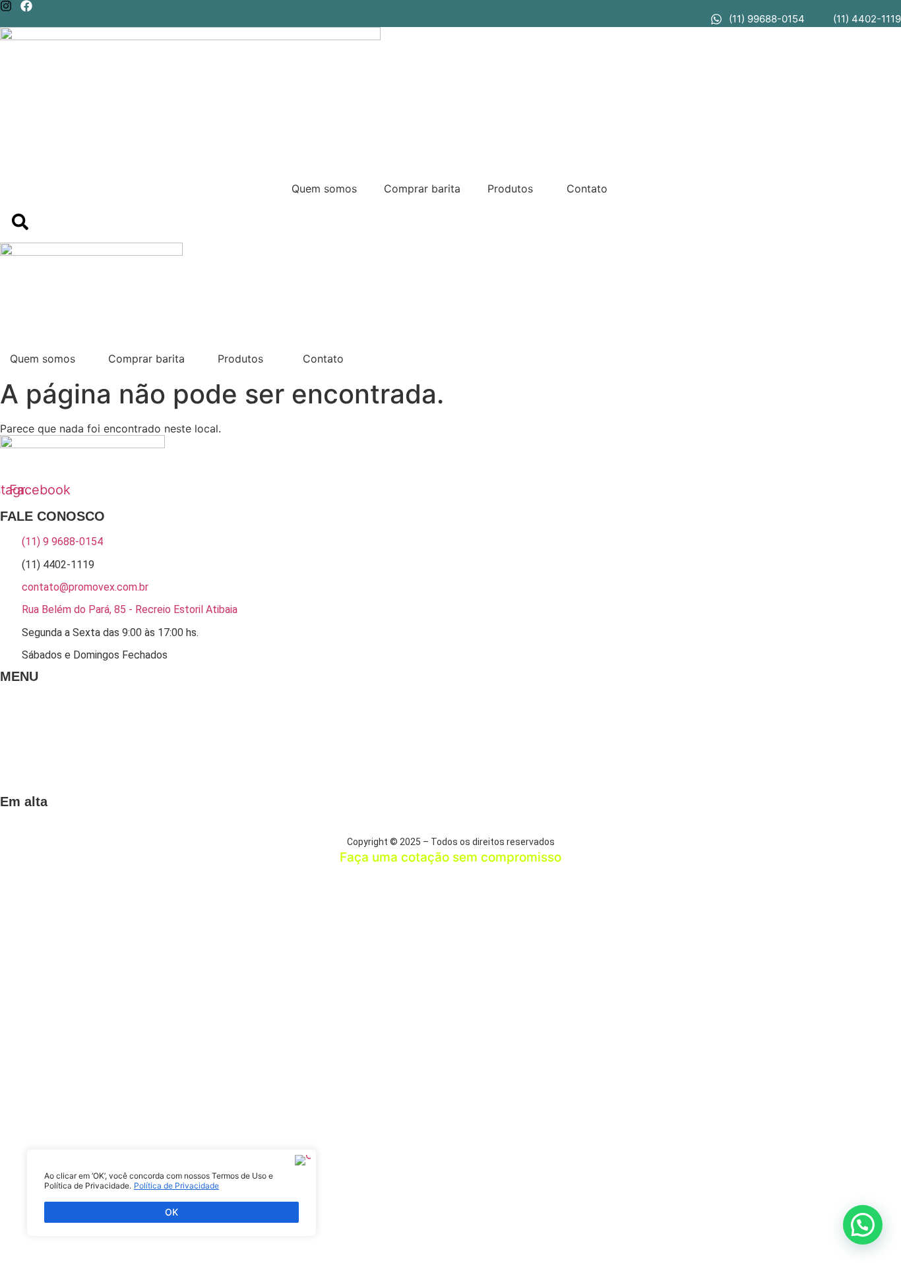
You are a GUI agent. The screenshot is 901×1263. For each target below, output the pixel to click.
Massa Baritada (182, 829)
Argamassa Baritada (38, 829)
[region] (171, 1193)
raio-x (309, 829)
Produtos (510, 188)
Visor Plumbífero (425, 829)
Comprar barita (422, 188)
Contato (587, 188)
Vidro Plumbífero (358, 829)
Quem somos (324, 188)
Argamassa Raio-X (113, 829)
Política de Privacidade (176, 1185)
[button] (514, 188)
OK (171, 1212)
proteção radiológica (253, 829)
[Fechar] (303, 1160)
